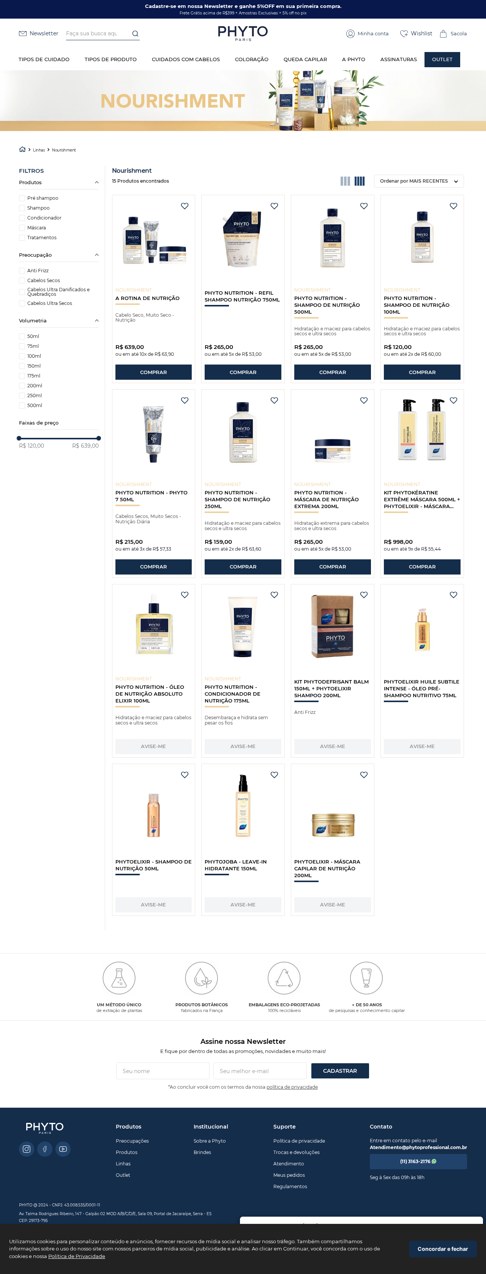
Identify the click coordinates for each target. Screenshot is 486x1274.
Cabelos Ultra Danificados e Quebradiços (58, 292)
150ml (34, 366)
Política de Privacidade (76, 1256)
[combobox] (103, 33)
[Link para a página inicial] (22, 150)
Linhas (39, 150)
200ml (34, 386)
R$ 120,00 (31, 446)
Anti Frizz (38, 270)
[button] (367, 33)
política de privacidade (292, 1087)
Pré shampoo (42, 198)
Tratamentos (42, 237)
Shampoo (38, 208)
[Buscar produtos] (133, 33)
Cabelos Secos (43, 280)
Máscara (36, 228)
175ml (33, 376)
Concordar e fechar (443, 1249)
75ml (33, 346)
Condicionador (44, 218)
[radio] (345, 181)
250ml (34, 395)
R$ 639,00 (85, 446)
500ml (34, 405)
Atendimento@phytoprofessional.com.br (418, 1147)
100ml (34, 356)
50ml (33, 336)
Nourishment (64, 150)
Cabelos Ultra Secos (49, 303)
